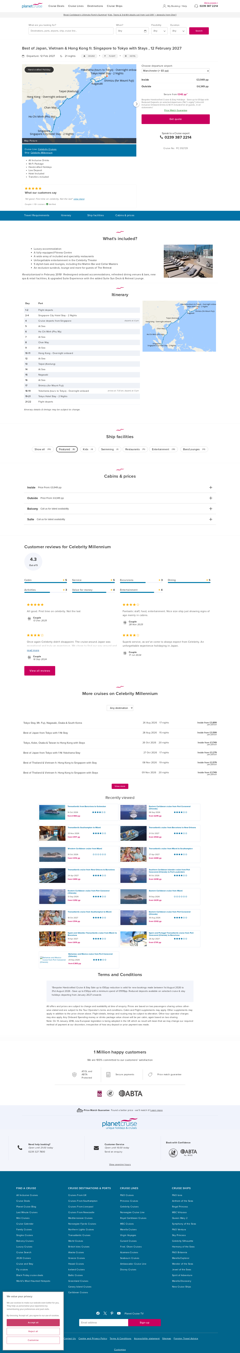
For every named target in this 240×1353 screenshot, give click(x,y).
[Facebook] (99, 1314)
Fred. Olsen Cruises (131, 1246)
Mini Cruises (23, 1218)
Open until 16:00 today (117, 1147)
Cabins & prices (124, 215)
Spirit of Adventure (182, 1275)
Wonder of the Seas (182, 1263)
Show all (43, 449)
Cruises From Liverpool (80, 1206)
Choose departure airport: (157, 65)
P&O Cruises (127, 1195)
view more (78, 199)
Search (199, 31)
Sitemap (166, 1338)
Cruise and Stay (24, 1263)
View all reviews (40, 670)
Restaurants (135, 449)
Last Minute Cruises (27, 1212)
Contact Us (70, 1338)
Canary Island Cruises (80, 1286)
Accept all (33, 1322)
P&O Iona (177, 1195)
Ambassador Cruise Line (133, 1263)
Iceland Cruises (76, 1269)
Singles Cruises (24, 1235)
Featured (67, 449)
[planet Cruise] (32, 5)
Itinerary (66, 215)
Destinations (95, 6)
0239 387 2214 (209, 6)
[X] (106, 1314)
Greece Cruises (76, 1258)
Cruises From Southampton (82, 1201)
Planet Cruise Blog (26, 1206)
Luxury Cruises (24, 1246)
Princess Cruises (129, 1201)
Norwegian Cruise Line (132, 1212)
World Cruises (75, 1241)
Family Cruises (24, 1229)
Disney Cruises (128, 1269)
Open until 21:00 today (40, 1147)
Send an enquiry (113, 1151)
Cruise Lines (76, 6)
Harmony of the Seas (183, 1246)
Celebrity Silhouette (182, 1241)
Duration (174, 25)
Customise (120, 1349)
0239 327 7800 (36, 1151)
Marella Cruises (128, 1229)
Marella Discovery (181, 1281)
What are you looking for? (42, 25)
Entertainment (163, 449)
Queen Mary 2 (179, 1218)
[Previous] (22, 104)
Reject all (33, 1331)
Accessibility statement (147, 1338)
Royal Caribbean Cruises (133, 1218)
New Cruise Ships (181, 1286)
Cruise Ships (114, 6)
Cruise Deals (56, 6)
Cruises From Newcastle (81, 1212)
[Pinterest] (113, 1314)
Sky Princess (179, 1235)
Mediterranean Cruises (80, 1218)
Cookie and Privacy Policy (93, 1338)
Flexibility (156, 25)
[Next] (136, 104)
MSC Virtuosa (179, 1212)
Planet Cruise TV (134, 1313)
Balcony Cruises (25, 1241)
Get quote (175, 119)
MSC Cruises (127, 1223)
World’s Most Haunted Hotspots (33, 1281)
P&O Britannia (179, 1252)
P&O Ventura (179, 1229)
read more (33, 650)
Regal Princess (180, 1206)
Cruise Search (23, 1252)
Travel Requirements (36, 215)
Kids (88, 449)
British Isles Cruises (79, 1246)
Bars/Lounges (194, 449)
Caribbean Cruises (78, 1292)
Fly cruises (22, 1269)
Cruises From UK (77, 1195)
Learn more (156, 1110)
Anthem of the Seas (182, 1201)
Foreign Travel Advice (186, 1338)
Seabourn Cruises (129, 1258)
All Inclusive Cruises (27, 1195)
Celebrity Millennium (41, 152)
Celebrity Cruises (47, 149)
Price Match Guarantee (175, 110)
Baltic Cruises (75, 1275)
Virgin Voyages (128, 1235)
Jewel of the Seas (181, 1269)
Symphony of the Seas (184, 1223)
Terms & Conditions (120, 1338)
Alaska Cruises (76, 1252)
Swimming (110, 449)
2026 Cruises (23, 1258)
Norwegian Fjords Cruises (82, 1223)
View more (120, 786)
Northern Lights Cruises (81, 1229)
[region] (33, 1321)
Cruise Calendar (24, 1223)
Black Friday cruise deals (29, 1275)
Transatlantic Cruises (79, 1235)
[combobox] (71, 30)
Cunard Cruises (128, 1241)
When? (119, 25)
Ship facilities (95, 215)
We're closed (210, 3)
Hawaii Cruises (76, 1263)
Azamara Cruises (129, 1252)
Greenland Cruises (78, 1281)
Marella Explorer (181, 1258)
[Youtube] (120, 1314)
